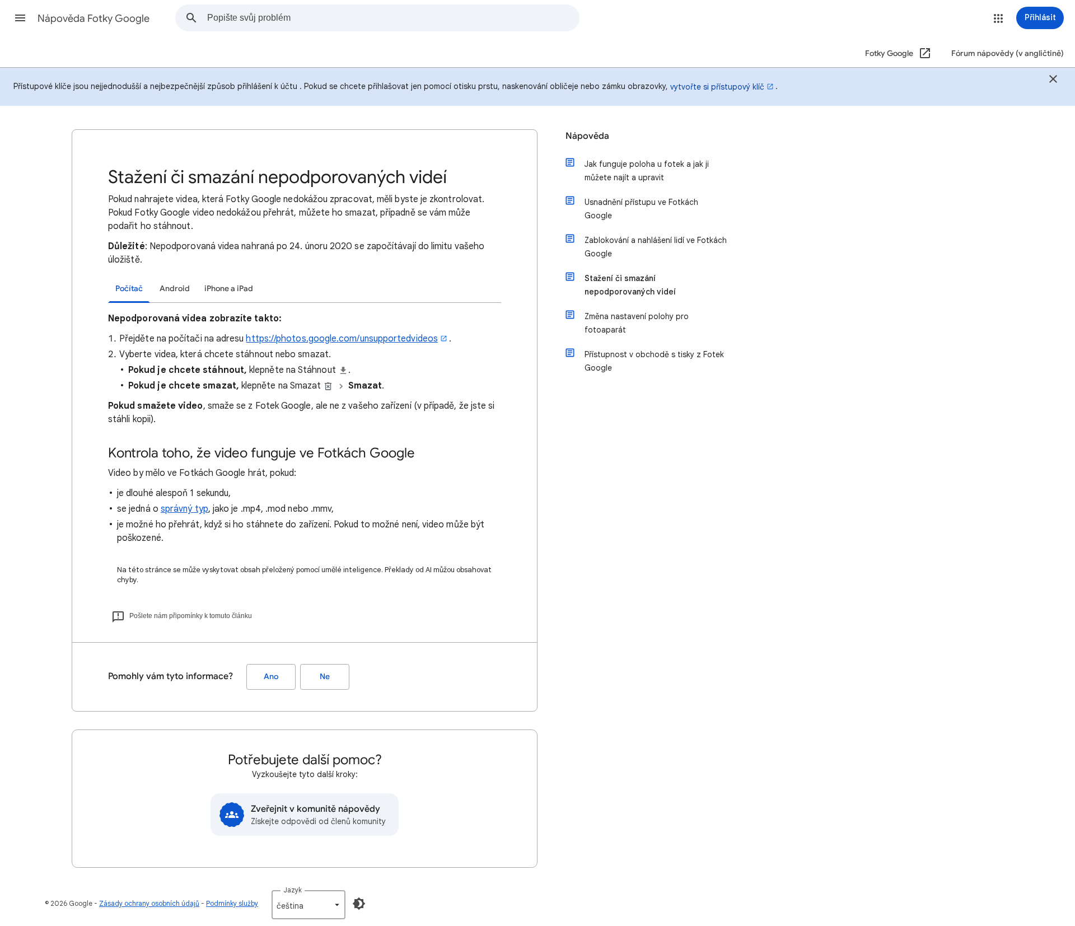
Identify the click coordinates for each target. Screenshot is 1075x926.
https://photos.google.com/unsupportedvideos (341, 338)
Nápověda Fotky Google (93, 18)
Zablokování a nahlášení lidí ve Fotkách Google (656, 247)
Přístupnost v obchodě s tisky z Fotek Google (654, 361)
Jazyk (292, 890)
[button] (20, 17)
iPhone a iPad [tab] (228, 288)
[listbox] (308, 904)
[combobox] (393, 18)
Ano (271, 676)
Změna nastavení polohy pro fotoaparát (637, 323)
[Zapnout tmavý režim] (358, 903)
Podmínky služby (232, 903)
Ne (325, 676)
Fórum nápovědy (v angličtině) (1007, 53)
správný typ (184, 509)
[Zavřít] (1053, 80)
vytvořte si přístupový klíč (717, 87)
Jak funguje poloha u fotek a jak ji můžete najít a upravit (647, 171)
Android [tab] (175, 288)
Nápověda (587, 136)
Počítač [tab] (129, 288)
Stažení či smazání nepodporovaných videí (630, 285)
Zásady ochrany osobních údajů (149, 903)
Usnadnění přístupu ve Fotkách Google (641, 209)
